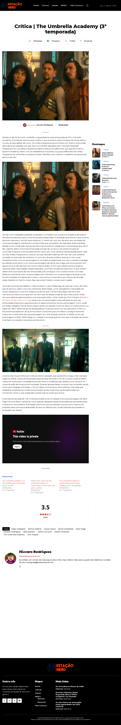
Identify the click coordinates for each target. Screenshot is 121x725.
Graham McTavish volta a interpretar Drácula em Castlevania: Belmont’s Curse (109, 194)
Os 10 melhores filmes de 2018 (70, 686)
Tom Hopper (33, 535)
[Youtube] (19, 701)
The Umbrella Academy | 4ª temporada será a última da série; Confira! (13, 483)
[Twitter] (14, 701)
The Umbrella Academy (14, 535)
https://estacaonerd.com (29, 556)
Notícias (106, 202)
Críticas (106, 149)
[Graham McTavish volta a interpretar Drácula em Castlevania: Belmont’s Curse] (96, 190)
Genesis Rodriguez (12, 532)
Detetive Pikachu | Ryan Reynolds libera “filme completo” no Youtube (67, 694)
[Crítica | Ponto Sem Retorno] (96, 178)
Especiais (59, 689)
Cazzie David (50, 529)
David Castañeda (65, 529)
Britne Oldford (34, 529)
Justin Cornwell (45, 532)
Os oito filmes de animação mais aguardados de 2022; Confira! (68, 704)
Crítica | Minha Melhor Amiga (107, 154)
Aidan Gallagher (18, 529)
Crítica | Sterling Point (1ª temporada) (108, 166)
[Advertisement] (105, 86)
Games (106, 186)
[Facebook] (4, 701)
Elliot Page (81, 529)
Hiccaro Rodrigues (44, 125)
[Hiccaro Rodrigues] (25, 125)
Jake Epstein (29, 532)
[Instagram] (20, 566)
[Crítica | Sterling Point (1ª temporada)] (96, 164)
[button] (87, 5)
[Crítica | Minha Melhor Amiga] (96, 152)
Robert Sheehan (61, 532)
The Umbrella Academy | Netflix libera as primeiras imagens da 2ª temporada (70, 483)
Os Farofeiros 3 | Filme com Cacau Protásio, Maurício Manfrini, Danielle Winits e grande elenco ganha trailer (110, 211)
